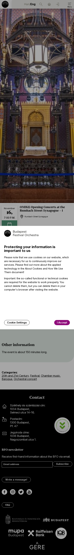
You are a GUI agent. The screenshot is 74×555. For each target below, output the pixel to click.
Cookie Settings (17, 322)
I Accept (62, 322)
